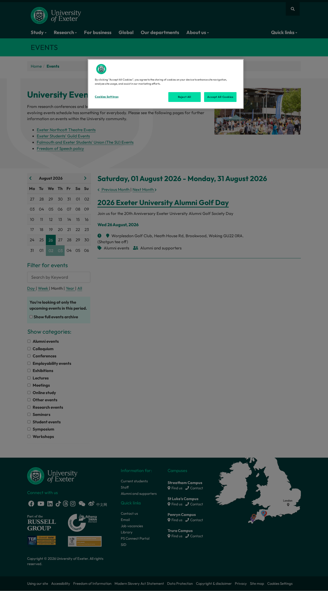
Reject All (184, 97)
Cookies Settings (106, 96)
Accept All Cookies (220, 97)
